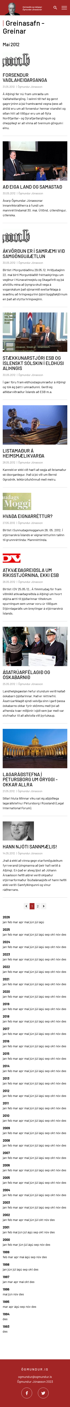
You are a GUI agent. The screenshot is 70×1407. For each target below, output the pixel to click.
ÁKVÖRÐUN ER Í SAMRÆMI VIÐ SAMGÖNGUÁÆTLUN (34, 253)
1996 (6, 1289)
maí (27, 922)
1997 (6, 1277)
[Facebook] (26, 1393)
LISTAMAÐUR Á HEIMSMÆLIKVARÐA (23, 453)
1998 (6, 1264)
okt (53, 934)
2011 (6, 1103)
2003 (6, 1202)
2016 (6, 1041)
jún (32, 922)
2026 (6, 917)
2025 (6, 929)
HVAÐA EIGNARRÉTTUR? (27, 516)
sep (47, 934)
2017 (6, 1029)
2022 (6, 967)
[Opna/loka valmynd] (64, 7)
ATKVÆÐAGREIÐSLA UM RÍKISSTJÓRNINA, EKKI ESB (31, 572)
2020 (6, 991)
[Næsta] (43, 906)
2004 (6, 1190)
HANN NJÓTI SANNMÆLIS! (30, 846)
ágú (41, 922)
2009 (6, 1128)
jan (5, 922)
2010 (6, 1116)
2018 (6, 1016)
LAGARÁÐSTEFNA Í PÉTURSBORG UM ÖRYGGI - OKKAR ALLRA (30, 779)
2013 (6, 1078)
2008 (6, 1140)
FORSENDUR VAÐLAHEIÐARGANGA (25, 77)
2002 (6, 1215)
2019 (6, 1004)
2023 (6, 954)
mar (16, 922)
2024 (6, 942)
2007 (6, 1153)
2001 (6, 1227)
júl (37, 922)
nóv (58, 934)
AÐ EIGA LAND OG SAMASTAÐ (32, 186)
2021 (6, 979)
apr (21, 922)
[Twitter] (43, 1393)
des (63, 934)
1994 (6, 1314)
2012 (6, 1091)
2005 (6, 1178)
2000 (6, 1240)
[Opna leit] (54, 8)
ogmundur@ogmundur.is (35, 1377)
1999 (6, 1252)
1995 (6, 1302)
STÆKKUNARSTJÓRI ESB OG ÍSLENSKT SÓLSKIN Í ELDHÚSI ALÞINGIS (33, 363)
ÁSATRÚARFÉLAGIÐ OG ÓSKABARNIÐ (26, 674)
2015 (6, 1054)
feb (10, 922)
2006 (6, 1165)
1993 (6, 1326)
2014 (6, 1066)
